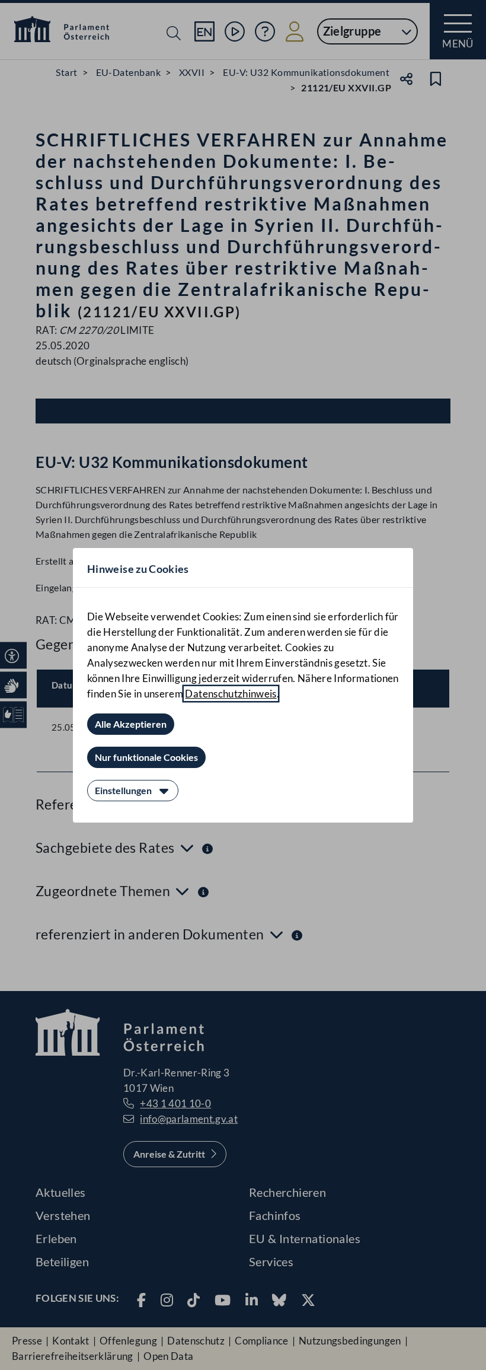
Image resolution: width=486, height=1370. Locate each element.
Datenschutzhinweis (230, 693)
